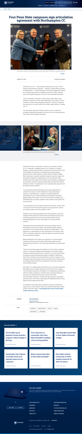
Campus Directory (54, 5)
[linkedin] (13, 402)
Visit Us (57, 2)
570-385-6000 (54, 420)
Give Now (69, 2)
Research (56, 405)
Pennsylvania (33, 311)
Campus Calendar (59, 413)
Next (62, 138)
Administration (42, 308)
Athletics (32, 410)
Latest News (42, 311)
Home (5, 9)
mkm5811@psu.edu (33, 301)
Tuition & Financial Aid (60, 408)
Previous (19, 138)
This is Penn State (34, 402)
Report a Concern (49, 2)
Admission (32, 408)
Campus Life (32, 413)
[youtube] (18, 402)
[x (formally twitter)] (15, 402)
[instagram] (21, 402)
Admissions (46, 5)
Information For (62, 5)
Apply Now (63, 2)
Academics (40, 5)
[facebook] (10, 402)
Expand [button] (62, 73)
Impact (50, 308)
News (9, 9)
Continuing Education (60, 402)
